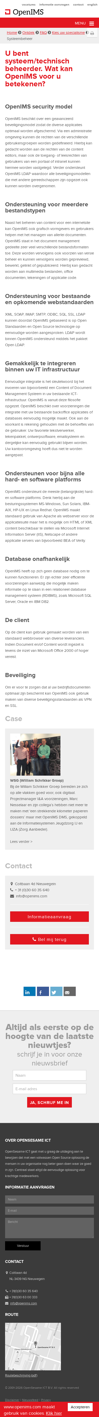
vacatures (29, 4)
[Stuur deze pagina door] (69, 995)
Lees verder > (21, 842)
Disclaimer (12, 1400)
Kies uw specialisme (68, 33)
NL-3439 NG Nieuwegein (27, 1279)
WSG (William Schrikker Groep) (36, 780)
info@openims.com (31, 896)
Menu (81, 23)
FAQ (43, 33)
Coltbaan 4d (18, 1273)
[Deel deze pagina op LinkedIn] (29, 995)
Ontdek (28, 33)
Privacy (46, 1400)
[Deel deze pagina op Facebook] (43, 995)
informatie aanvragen (54, 4)
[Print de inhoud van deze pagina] (92, 33)
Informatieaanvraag (49, 916)
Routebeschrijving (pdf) (21, 1375)
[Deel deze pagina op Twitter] (56, 995)
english (92, 4)
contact (78, 4)
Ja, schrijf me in (49, 1102)
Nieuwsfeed (30, 1400)
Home (12, 33)
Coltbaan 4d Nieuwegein (35, 884)
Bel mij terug (52, 939)
